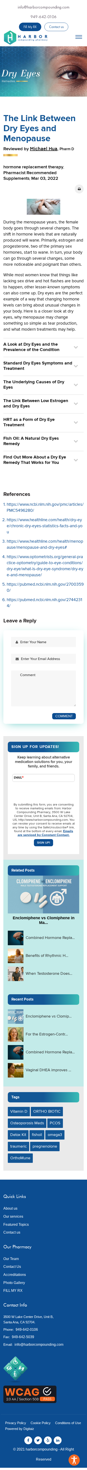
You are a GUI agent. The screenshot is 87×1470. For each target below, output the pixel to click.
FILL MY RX (13, 1290)
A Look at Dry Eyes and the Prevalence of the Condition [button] (31, 347)
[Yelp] (48, 1440)
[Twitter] (38, 1440)
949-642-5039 (23, 1337)
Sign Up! (43, 842)
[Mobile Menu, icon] (78, 36)
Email (18, 777)
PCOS (55, 1123)
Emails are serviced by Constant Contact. (45, 833)
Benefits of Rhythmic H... (47, 955)
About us (10, 1208)
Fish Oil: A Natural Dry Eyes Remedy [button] (31, 441)
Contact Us (12, 1267)
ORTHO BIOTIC (46, 1111)
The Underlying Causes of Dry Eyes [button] (33, 384)
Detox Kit (18, 1134)
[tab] (43, 347)
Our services (13, 1216)
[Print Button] (79, 188)
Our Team (11, 1259)
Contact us (56, 27)
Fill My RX (30, 27)
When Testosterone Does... (49, 973)
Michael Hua (43, 149)
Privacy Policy (15, 1423)
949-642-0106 (44, 16)
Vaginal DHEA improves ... (48, 1070)
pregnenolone (45, 1146)
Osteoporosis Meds (27, 1123)
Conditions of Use (68, 1423)
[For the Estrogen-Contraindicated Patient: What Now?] (15, 1034)
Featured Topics (16, 1224)
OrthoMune (20, 1158)
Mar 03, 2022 (44, 178)
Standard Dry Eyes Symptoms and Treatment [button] (37, 365)
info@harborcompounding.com (43, 7)
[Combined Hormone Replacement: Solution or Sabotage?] (15, 938)
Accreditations (14, 1275)
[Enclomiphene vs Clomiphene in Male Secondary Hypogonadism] (43, 893)
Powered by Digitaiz (19, 1429)
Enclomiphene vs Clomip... (49, 1016)
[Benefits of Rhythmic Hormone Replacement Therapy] (15, 956)
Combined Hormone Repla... (50, 937)
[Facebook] (28, 1440)
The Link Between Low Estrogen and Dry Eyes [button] (35, 403)
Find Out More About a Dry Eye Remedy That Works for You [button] (34, 459)
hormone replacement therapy (33, 167)
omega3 (55, 1134)
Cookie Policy (41, 1423)
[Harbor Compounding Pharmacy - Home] (25, 37)
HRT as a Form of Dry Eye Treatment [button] (29, 422)
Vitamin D (18, 1111)
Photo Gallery (14, 1283)
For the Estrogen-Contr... (47, 1034)
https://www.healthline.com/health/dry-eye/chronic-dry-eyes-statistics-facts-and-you (45, 526)
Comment (64, 716)
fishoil (37, 1134)
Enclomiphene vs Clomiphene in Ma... (44, 920)
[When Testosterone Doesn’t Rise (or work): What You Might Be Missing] (15, 973)
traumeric (18, 1146)
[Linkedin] (58, 1440)
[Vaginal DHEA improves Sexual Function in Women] (15, 1070)
